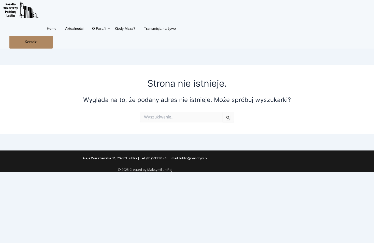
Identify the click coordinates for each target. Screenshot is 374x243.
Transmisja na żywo (160, 28)
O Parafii (99, 28)
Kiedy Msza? (125, 28)
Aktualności (74, 28)
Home (51, 28)
